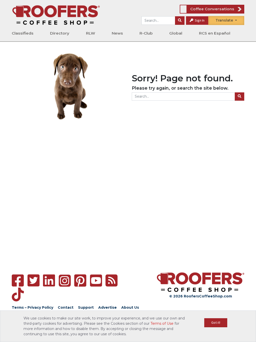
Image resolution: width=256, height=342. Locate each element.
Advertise (107, 307)
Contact (66, 307)
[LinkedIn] (49, 280)
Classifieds (23, 33)
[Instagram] (65, 281)
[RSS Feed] (112, 280)
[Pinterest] (80, 280)
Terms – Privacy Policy (32, 307)
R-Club (146, 33)
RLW (90, 33)
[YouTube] (96, 280)
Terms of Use (162, 323)
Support (86, 307)
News (117, 33)
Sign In (199, 20)
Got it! (215, 322)
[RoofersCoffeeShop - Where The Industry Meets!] (56, 15)
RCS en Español (214, 33)
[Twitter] (34, 280)
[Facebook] (18, 280)
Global (175, 33)
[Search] (179, 20)
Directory (59, 33)
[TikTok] (18, 294)
